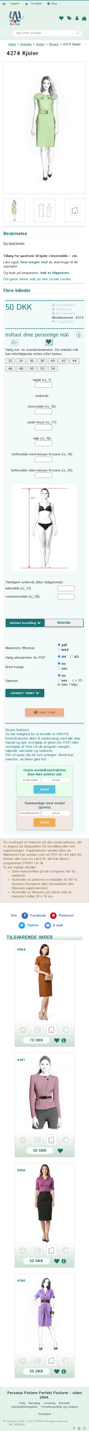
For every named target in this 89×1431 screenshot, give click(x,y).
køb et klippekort (54, 272)
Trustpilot (36, 3)
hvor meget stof (34, 262)
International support (11, 3)
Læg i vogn (46, 712)
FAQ (22, 1403)
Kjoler (40, 44)
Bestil (44, 789)
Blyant (54, 44)
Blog (54, 3)
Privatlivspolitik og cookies (59, 1407)
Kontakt (64, 1403)
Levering (49, 1403)
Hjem (12, 44)
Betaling (34, 1403)
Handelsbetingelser (24, 1407)
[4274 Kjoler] (44, 127)
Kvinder (26, 44)
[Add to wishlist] (56, 1040)
